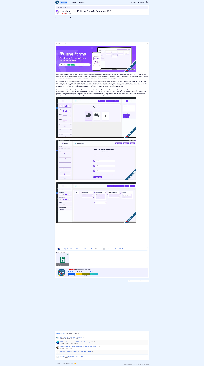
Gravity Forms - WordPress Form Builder (71, 337)
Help (72, 363)
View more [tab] (76, 333)
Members (83, 2)
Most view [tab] (69, 333)
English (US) (67, 363)
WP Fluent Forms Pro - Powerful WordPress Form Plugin (75, 342)
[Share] (147, 44)
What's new (73, 2)
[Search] (147, 2)
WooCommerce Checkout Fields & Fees (116, 249)
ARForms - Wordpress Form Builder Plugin (71, 356)
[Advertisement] (102, 30)
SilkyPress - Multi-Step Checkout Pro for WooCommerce (75, 351)
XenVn (58, 363)
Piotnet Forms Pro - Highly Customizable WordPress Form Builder (78, 346)
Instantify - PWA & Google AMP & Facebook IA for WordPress (78, 249)
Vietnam (89, 269)
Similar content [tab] (60, 333)
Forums (64, 2)
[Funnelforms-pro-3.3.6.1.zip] (62, 259)
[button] (77, 2)
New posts (59, 7)
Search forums (66, 7)
